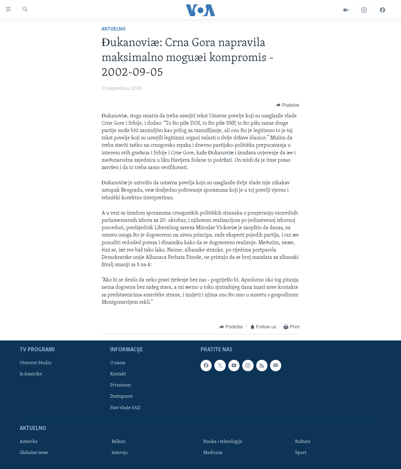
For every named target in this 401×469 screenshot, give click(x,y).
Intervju (120, 452)
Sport (300, 452)
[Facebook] (382, 10)
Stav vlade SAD (125, 407)
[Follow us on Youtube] (234, 365)
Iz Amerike (31, 374)
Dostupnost (121, 396)
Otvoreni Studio (35, 363)
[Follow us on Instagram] (247, 365)
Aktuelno (114, 29)
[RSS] (261, 365)
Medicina (213, 452)
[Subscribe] (275, 365)
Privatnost (120, 385)
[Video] (346, 10)
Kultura (302, 441)
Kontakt (118, 374)
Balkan (118, 441)
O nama (117, 363)
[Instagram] (364, 10)
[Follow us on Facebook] (206, 365)
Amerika (29, 441)
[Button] (287, 105)
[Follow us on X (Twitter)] (219, 365)
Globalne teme (34, 452)
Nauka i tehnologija (222, 441)
